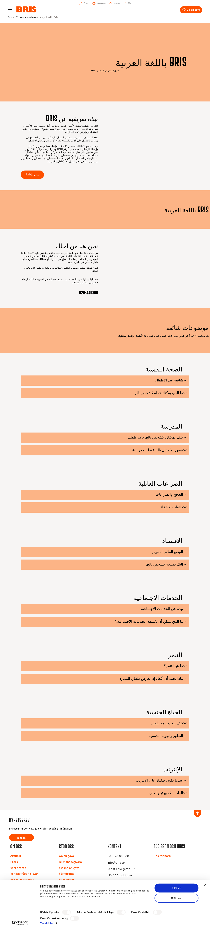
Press (14, 862)
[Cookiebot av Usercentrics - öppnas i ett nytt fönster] (19, 923)
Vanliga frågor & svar (24, 874)
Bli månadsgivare (70, 862)
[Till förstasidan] (26, 9)
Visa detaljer (46, 923)
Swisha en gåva (69, 868)
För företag (66, 874)
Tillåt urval (176, 898)
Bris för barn (162, 856)
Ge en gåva (193, 9)
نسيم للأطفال (32, 174)
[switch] (121, 912)
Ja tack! (21, 837)
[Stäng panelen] (205, 885)
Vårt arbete (18, 868)
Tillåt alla (176, 888)
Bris (10, 17)
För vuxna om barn (26, 17)
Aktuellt (15, 856)
